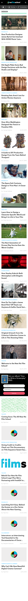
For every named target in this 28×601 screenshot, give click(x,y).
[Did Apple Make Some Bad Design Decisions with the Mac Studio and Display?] (14, 53)
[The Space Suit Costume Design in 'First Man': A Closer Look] (14, 171)
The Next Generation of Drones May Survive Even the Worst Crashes (13, 245)
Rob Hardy (6, 341)
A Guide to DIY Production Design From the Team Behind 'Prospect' (13, 155)
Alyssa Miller (6, 101)
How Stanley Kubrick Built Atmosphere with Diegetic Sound (12, 275)
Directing (13, 7)
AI (5, 7)
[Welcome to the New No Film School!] (14, 351)
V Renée (5, 453)
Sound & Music (5, 270)
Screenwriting (23, 7)
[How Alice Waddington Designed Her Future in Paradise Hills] (14, 110)
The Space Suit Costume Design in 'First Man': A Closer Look (13, 185)
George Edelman (7, 130)
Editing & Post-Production (9, 62)
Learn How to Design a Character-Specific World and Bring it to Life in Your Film (13, 214)
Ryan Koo (5, 369)
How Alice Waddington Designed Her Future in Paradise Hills (10, 124)
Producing (4, 150)
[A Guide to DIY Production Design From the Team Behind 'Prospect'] (14, 140)
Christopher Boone (8, 250)
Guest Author (6, 42)
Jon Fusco (6, 160)
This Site (3, 360)
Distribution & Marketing (8, 330)
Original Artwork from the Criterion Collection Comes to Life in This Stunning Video (13, 335)
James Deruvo (7, 73)
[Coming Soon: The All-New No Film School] (14, 405)
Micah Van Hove (7, 220)
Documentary (5, 533)
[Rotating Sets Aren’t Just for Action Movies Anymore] (14, 83)
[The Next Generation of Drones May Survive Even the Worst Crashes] (14, 231)
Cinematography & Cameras (9, 93)
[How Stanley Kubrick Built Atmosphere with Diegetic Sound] (14, 261)
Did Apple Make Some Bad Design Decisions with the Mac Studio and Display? (13, 67)
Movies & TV (4, 31)
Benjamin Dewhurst (8, 543)
